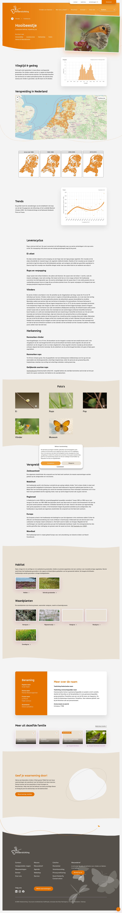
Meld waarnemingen (43, 888)
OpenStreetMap (101, 95)
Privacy (71, 901)
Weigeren (71, 463)
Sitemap (83, 901)
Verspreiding (19, 37)
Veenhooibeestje (32, 371)
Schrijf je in (78, 872)
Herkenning (41, 37)
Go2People (46, 901)
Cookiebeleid (60, 466)
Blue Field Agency (63, 901)
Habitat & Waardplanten (22, 39)
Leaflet (96, 95)
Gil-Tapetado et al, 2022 (78, 526)
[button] (17, 97)
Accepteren (50, 463)
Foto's (50, 37)
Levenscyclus (30, 37)
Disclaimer (77, 901)
